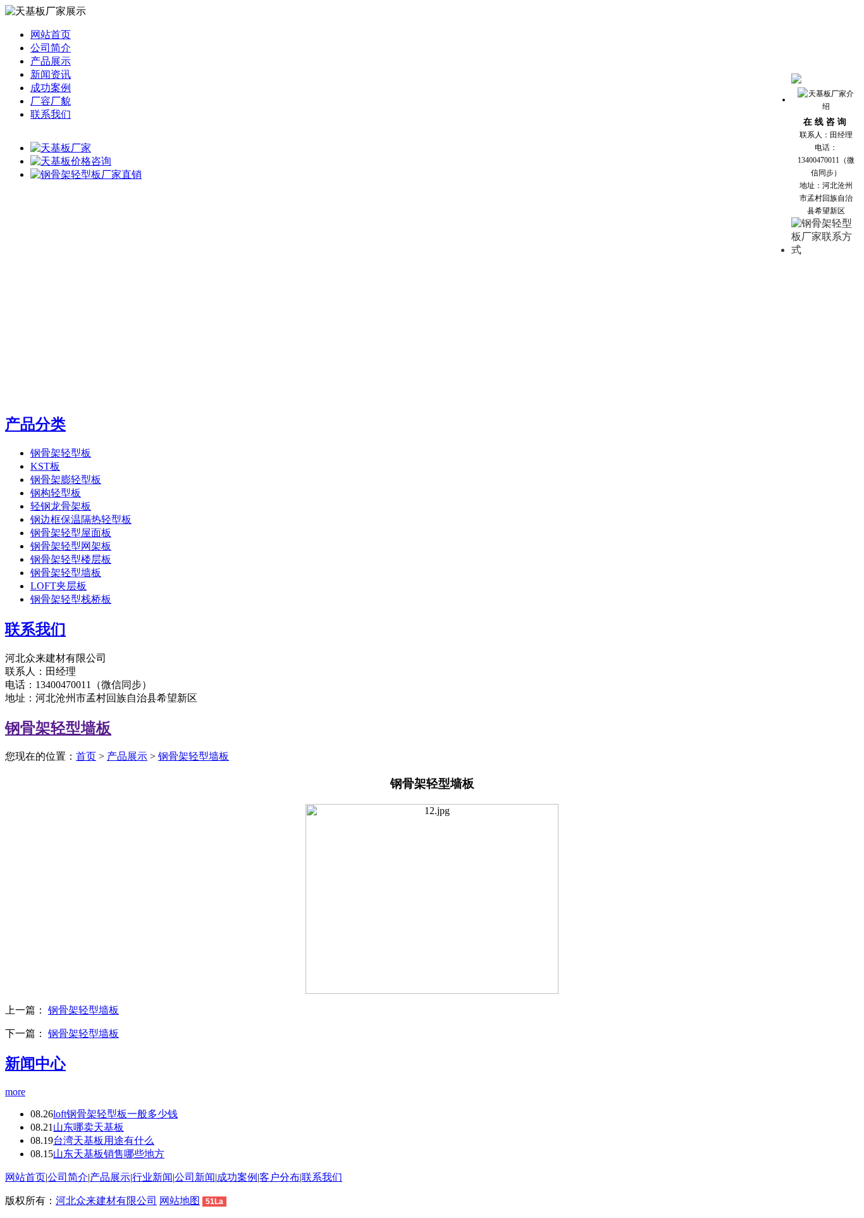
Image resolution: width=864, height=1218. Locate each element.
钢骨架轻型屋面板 (70, 532)
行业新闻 (152, 1177)
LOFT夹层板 (58, 586)
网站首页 (50, 34)
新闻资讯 (50, 74)
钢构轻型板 (55, 492)
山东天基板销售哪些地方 (108, 1153)
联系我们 (50, 114)
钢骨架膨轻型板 (65, 479)
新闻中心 (35, 1063)
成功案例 (50, 87)
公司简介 (50, 47)
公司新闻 (195, 1177)
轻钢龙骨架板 (60, 506)
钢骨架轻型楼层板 (70, 559)
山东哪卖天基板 (88, 1127)
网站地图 (179, 1200)
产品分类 (35, 424)
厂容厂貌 (50, 101)
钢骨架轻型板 (60, 453)
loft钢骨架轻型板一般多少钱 (115, 1113)
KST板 (45, 466)
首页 (86, 756)
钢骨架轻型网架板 (70, 546)
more (15, 1091)
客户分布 (279, 1177)
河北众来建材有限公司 (106, 1200)
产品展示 (50, 61)
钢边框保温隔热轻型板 (81, 519)
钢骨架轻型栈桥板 (70, 599)
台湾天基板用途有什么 (103, 1140)
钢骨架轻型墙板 (65, 572)
